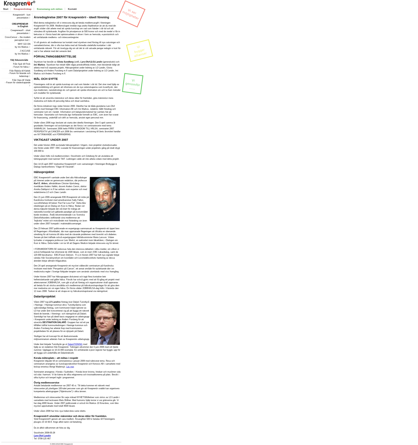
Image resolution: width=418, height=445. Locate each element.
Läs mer (70, 367)
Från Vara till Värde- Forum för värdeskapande (17, 81)
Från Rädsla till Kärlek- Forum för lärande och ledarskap (19, 73)
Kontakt (72, 9)
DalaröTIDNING (75, 344)
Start (5, 9)
